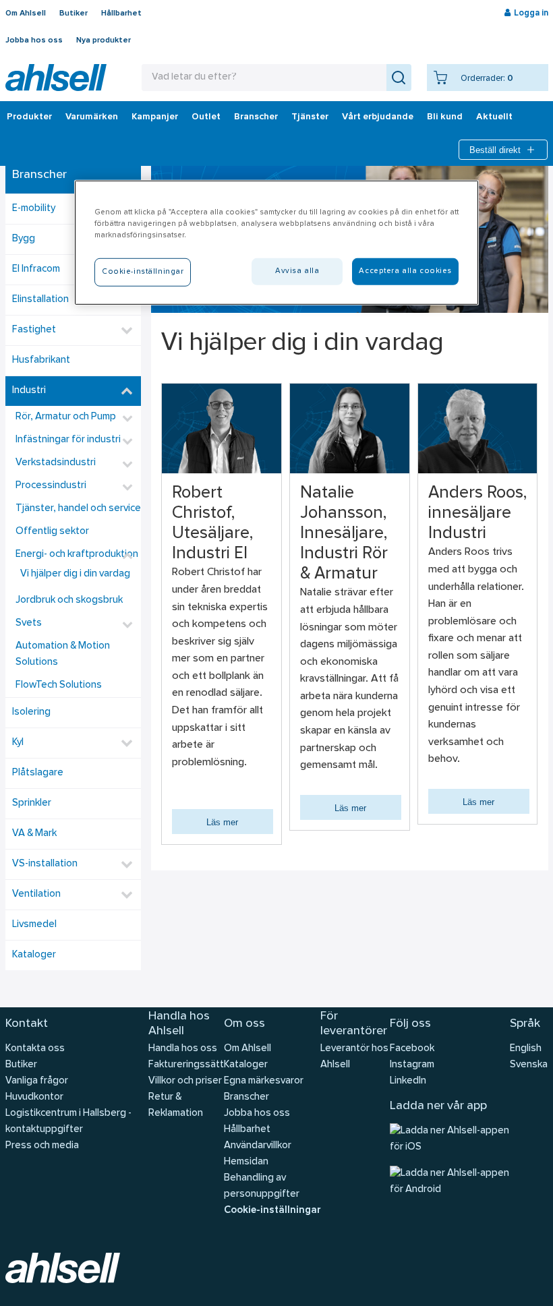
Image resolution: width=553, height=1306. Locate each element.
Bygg (23, 239)
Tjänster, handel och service (78, 508)
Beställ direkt (495, 150)
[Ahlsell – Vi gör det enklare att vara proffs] (56, 77)
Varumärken (91, 117)
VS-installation (45, 864)
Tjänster (309, 117)
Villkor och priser (185, 1081)
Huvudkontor (34, 1097)
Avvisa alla (297, 271)
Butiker (73, 13)
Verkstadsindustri (56, 462)
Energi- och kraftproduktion (77, 554)
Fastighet (34, 330)
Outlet (206, 117)
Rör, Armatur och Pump (66, 417)
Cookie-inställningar (272, 1210)
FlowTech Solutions (59, 685)
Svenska (529, 1065)
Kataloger (34, 955)
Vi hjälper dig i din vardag (75, 574)
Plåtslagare (37, 773)
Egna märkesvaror (263, 1081)
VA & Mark (34, 833)
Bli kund (445, 117)
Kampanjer (155, 117)
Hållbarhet (121, 13)
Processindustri (51, 485)
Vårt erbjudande (377, 117)
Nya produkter (103, 40)
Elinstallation (40, 299)
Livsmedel (34, 924)
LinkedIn (408, 1081)
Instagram (412, 1065)
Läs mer (222, 822)
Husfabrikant (41, 360)
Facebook (412, 1048)
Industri (29, 390)
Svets (29, 623)
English (526, 1048)
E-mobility (33, 208)
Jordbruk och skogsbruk (69, 600)
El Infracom (36, 269)
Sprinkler (31, 803)
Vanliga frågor (36, 1081)
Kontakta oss (35, 1048)
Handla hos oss (182, 1048)
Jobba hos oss (34, 40)
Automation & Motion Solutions (63, 654)
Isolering (31, 712)
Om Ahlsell (25, 13)
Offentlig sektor (52, 531)
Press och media (42, 1145)
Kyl (18, 742)
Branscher (256, 117)
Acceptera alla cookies (405, 271)
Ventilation (36, 894)
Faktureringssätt (186, 1065)
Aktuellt (494, 117)
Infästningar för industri (68, 440)
